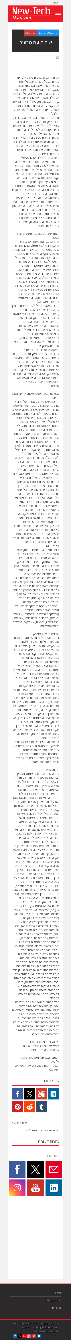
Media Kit (56, 1308)
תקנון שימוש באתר (53, 1300)
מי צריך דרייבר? (21, 1122)
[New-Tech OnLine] (35, 13)
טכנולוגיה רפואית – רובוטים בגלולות (40, 1130)
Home (58, 1292)
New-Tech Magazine (47, 33)
